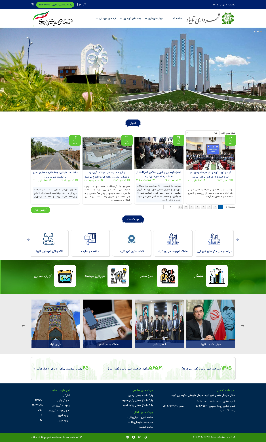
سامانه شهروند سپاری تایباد (140, 417)
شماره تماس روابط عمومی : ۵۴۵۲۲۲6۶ (215, 406)
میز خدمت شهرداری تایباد (140, 422)
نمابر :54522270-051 (173, 406)
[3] (261, 31)
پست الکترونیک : (226, 410)
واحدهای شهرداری (132, 18)
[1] (254, 31)
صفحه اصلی (176, 18)
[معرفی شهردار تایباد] (210, 320)
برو (171, 206)
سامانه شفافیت (145, 427)
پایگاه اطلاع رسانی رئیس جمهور (137, 400)
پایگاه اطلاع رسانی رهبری (140, 395)
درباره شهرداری (155, 18)
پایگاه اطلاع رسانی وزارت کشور (138, 405)
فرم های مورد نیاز (107, 18)
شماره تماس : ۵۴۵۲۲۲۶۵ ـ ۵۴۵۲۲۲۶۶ (216, 401)
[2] (257, 31)
